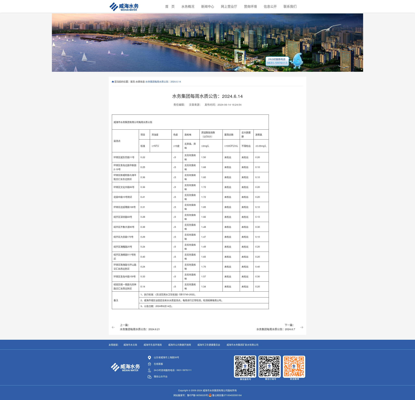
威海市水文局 (130, 344)
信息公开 (270, 6)
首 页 (170, 6)
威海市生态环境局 (153, 344)
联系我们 (290, 6)
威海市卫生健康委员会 (208, 344)
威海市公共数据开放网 (179, 344)
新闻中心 (207, 6)
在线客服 (158, 363)
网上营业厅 (229, 6)
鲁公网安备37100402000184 (227, 395)
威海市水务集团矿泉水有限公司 (242, 344)
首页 (132, 81)
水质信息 (140, 81)
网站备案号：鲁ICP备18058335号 (190, 395)
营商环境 (250, 6)
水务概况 (187, 6)
